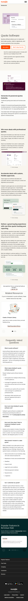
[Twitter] (15, 578)
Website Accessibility (9, 597)
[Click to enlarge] (14, 83)
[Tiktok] (25, 578)
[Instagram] (8, 578)
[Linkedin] (18, 578)
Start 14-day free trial (18, 47)
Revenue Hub (4, 5)
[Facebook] (5, 578)
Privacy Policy (15, 594)
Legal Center (7, 594)
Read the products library (14, 326)
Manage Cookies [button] (20, 597)
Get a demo (5, 47)
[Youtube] (11, 578)
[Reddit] (21, 578)
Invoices (5, 538)
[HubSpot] (4, 2)
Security (22, 594)
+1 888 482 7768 (14, 289)
